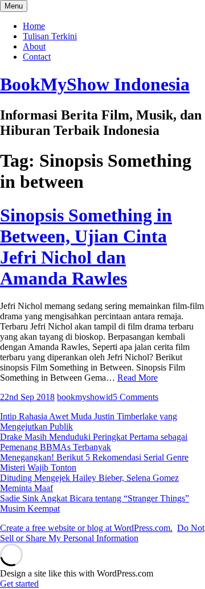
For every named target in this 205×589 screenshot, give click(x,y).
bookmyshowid (85, 397)
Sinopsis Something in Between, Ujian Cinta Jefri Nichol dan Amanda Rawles (86, 247)
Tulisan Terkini (50, 36)
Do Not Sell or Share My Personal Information (102, 533)
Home (34, 26)
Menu (14, 6)
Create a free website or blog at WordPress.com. (86, 528)
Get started (19, 583)
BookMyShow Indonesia (95, 84)
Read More (137, 377)
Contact (37, 56)
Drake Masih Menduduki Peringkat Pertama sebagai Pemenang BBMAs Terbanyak (93, 442)
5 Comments (135, 397)
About (34, 46)
